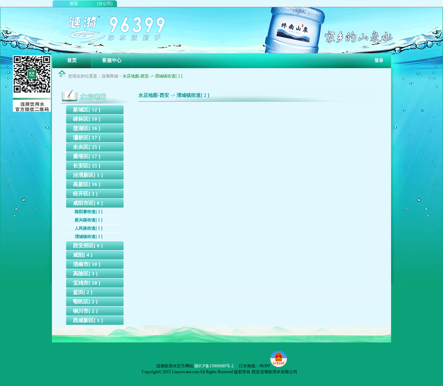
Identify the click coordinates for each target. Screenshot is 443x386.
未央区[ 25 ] (86, 147)
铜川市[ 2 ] (85, 311)
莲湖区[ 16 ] (86, 128)
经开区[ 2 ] (85, 193)
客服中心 (111, 60)
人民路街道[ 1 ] (88, 228)
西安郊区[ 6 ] (88, 245)
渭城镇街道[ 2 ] (88, 236)
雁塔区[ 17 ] (86, 156)
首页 (72, 60)
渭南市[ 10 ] (86, 264)
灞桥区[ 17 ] (86, 137)
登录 (378, 60)
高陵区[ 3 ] (85, 273)
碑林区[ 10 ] (86, 119)
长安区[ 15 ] (86, 165)
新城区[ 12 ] (86, 109)
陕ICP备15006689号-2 (214, 366)
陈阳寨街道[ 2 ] (88, 211)
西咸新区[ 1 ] (88, 320)
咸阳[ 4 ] (82, 255)
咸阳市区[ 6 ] (88, 203)
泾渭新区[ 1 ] (88, 175)
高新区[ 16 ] (86, 184)
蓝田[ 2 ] (82, 292)
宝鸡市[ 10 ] (86, 283)
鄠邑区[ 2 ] (85, 301)
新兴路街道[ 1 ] (88, 220)
